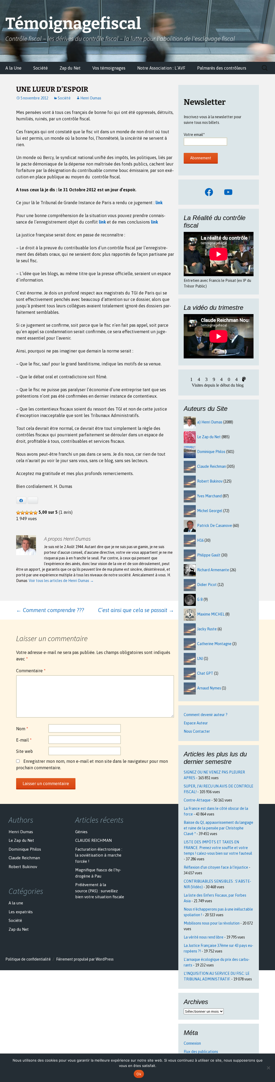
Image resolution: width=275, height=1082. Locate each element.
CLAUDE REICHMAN (93, 840)
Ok (138, 1074)
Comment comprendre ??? (50, 610)
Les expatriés (21, 912)
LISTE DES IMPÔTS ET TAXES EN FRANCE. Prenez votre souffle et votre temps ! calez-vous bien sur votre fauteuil (218, 847)
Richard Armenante (213, 570)
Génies (81, 831)
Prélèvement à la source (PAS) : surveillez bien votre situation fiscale (99, 890)
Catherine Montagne (214, 644)
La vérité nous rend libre (203, 937)
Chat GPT (205, 673)
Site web (24, 751)
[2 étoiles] (22, 513)
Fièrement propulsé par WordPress (85, 959)
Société (40, 68)
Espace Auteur (196, 723)
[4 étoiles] (31, 513)
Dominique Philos (211, 452)
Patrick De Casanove (214, 525)
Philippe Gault (208, 555)
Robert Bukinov (210, 481)
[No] (268, 1067)
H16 (200, 540)
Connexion (192, 1043)
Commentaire (31, 670)
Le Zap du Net (209, 437)
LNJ (200, 658)
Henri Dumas (90, 98)
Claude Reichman (211, 466)
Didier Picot (207, 585)
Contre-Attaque (197, 800)
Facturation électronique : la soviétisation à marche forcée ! (98, 855)
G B (200, 599)
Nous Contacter (197, 731)
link (158, 202)
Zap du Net (70, 68)
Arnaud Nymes (209, 688)
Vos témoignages (108, 68)
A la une (16, 903)
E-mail (24, 740)
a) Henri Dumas (209, 422)
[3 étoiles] (27, 513)
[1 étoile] (18, 513)
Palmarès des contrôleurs (221, 68)
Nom (22, 728)
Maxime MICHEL (211, 614)
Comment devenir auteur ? (205, 715)
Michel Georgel (209, 511)
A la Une (13, 68)
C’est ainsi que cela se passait (136, 610)
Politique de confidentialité (28, 959)
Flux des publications (201, 1051)
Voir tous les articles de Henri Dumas (61, 580)
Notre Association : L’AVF (161, 68)
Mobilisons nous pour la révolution (212, 923)
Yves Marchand (209, 496)
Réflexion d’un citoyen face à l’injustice (216, 867)
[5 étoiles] (35, 513)
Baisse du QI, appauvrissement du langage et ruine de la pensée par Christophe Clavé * (218, 828)
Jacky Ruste (207, 629)
